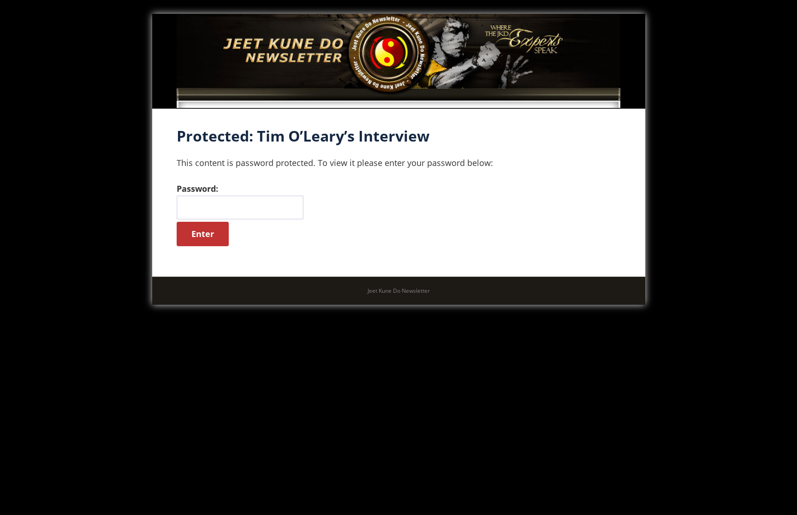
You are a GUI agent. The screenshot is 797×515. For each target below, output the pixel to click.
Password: (197, 188)
